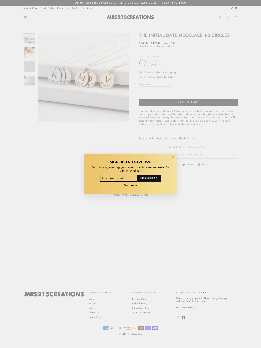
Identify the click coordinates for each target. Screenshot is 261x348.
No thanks (130, 185)
